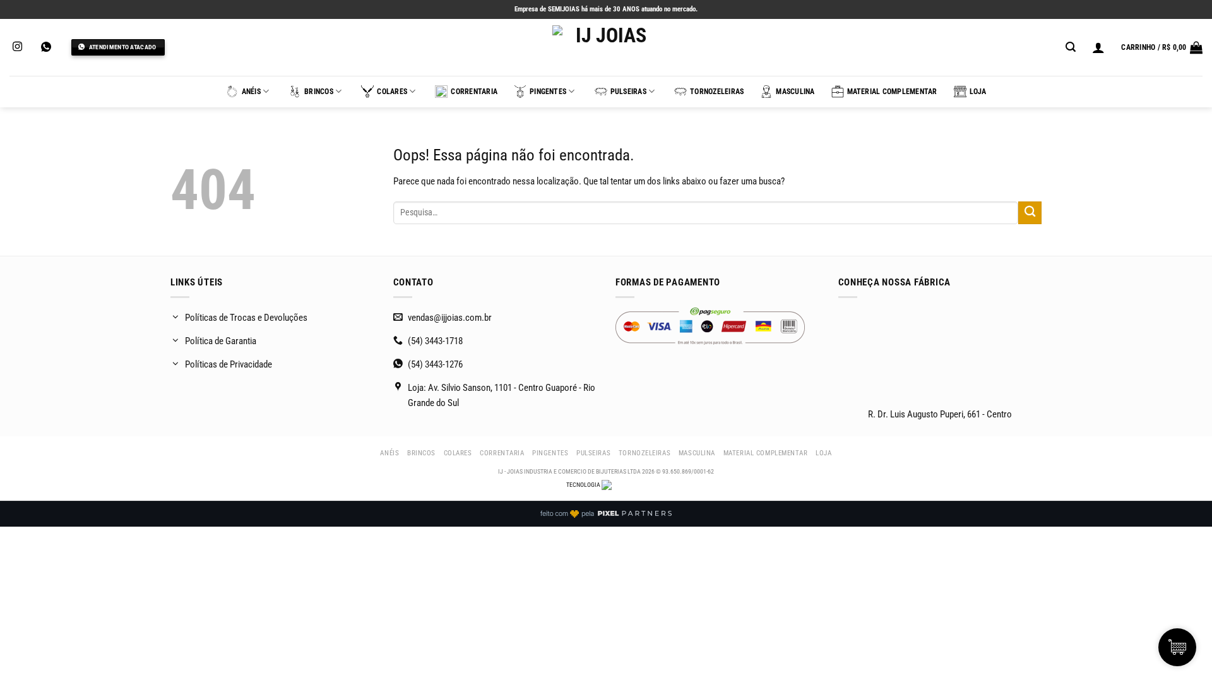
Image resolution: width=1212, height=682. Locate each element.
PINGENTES (548, 91)
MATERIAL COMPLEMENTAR (892, 91)
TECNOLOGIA (584, 484)
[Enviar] (1030, 213)
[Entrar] (1098, 47)
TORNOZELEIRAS (717, 91)
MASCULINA (795, 91)
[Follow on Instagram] (17, 47)
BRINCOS (318, 91)
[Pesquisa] (1071, 47)
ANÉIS (251, 91)
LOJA (978, 91)
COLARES (392, 91)
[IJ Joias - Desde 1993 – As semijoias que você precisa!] (606, 47)
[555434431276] (47, 47)
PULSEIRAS (628, 91)
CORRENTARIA (474, 91)
